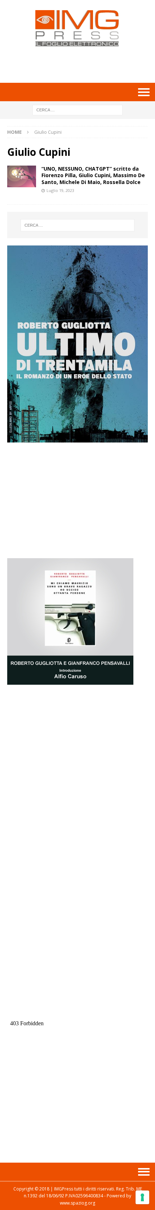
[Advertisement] (81, 64)
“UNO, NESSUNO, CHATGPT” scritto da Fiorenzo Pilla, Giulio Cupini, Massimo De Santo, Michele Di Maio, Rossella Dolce (93, 175)
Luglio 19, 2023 (60, 190)
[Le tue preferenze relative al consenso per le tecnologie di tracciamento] (142, 1197)
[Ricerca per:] (77, 109)
